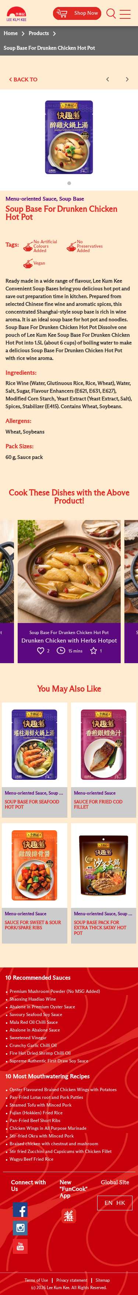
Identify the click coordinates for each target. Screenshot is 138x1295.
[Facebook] (20, 1209)
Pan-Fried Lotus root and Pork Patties (46, 1098)
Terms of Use (36, 1280)
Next (125, 79)
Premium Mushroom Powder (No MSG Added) (55, 992)
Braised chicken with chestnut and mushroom (54, 1144)
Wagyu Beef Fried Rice (31, 1159)
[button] (111, 13)
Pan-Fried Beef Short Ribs (35, 1121)
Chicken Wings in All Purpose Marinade (48, 1128)
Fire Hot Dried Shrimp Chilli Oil (40, 1053)
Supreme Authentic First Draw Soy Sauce (49, 1061)
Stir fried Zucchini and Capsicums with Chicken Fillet (61, 1152)
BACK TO (26, 79)
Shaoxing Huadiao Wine (33, 999)
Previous (109, 79)
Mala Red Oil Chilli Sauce (34, 1022)
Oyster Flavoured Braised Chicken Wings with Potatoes (63, 1090)
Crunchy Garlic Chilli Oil (33, 1046)
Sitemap (103, 1280)
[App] (68, 1216)
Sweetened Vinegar (28, 1038)
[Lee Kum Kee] (16, 15)
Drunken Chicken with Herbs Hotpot (69, 641)
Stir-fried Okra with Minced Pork (42, 1136)
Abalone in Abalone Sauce (35, 1030)
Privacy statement (71, 1280)
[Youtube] (20, 1246)
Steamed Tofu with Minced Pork (40, 1105)
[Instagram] (20, 1228)
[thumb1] (69, 571)
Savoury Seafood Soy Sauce (36, 1015)
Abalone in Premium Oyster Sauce (42, 1007)
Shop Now (86, 13)
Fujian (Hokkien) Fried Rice (36, 1113)
